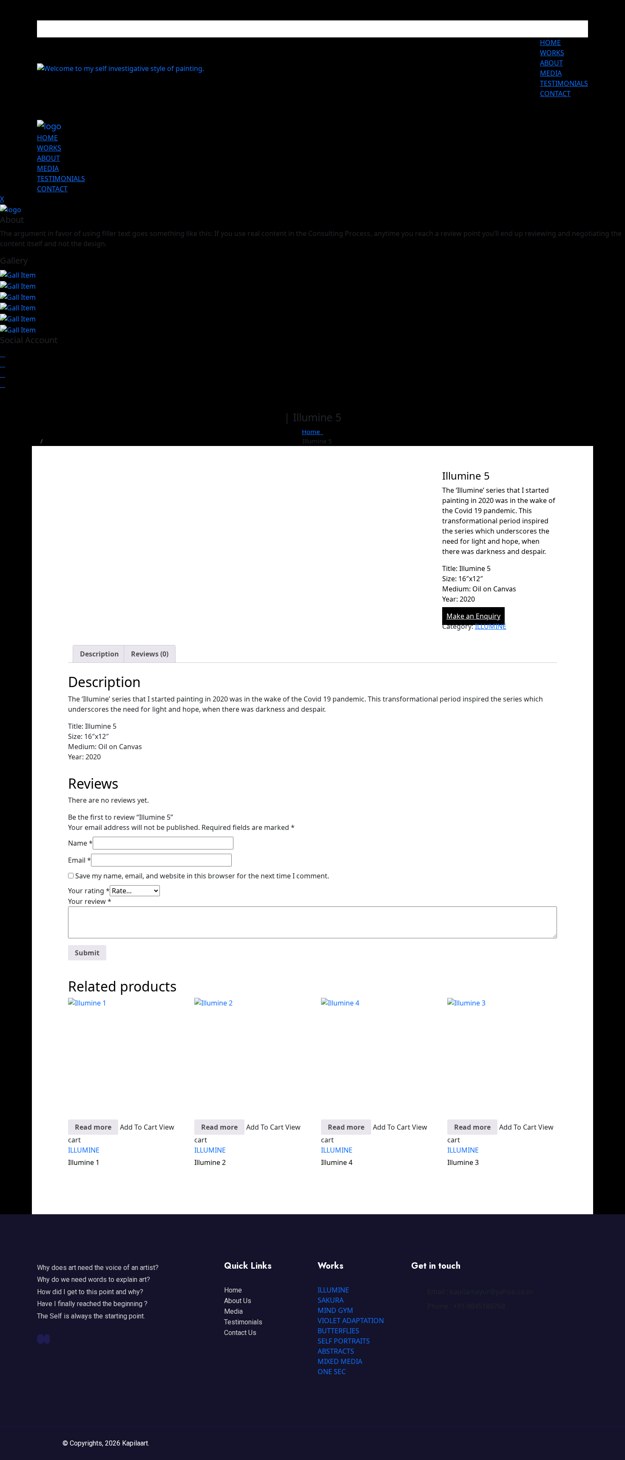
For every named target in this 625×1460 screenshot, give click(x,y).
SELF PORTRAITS (344, 1341)
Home (312, 431)
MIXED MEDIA (340, 1361)
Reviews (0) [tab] (149, 654)
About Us (237, 1301)
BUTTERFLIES (338, 1330)
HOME (550, 42)
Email (79, 860)
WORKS (552, 52)
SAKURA (331, 1300)
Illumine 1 (83, 1162)
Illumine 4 (336, 1162)
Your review (89, 901)
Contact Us (240, 1333)
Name (80, 843)
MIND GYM (335, 1310)
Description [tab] (99, 654)
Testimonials (243, 1322)
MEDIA (551, 73)
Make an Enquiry (473, 616)
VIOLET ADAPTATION (351, 1320)
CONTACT (555, 93)
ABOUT (551, 63)
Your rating (89, 890)
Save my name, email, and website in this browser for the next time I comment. (202, 876)
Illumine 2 (210, 1162)
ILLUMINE (490, 626)
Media (233, 1311)
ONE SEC (332, 1371)
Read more (93, 1127)
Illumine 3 (463, 1162)
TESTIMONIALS (564, 83)
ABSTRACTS (336, 1351)
